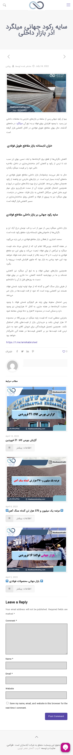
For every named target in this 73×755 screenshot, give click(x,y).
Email (9, 674)
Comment (11, 621)
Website (10, 688)
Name (9, 659)
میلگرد (19, 123)
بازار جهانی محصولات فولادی (24, 581)
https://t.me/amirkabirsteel (21, 342)
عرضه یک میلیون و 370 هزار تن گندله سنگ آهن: (34, 511)
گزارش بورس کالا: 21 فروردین (21, 440)
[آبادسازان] (36, 5)
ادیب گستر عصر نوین (29, 748)
